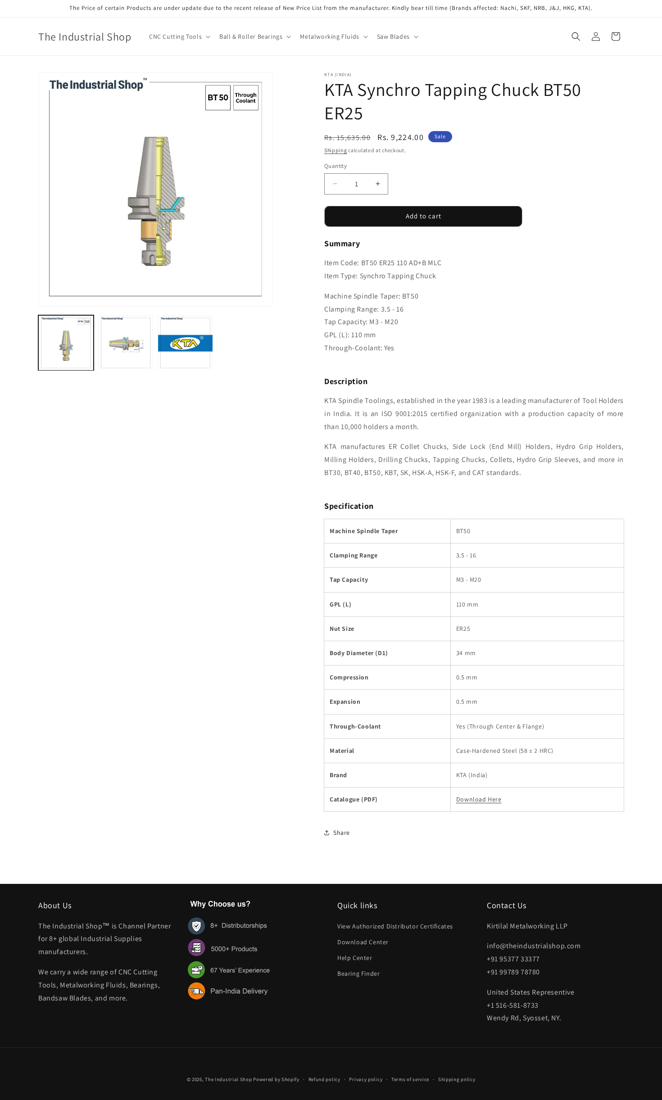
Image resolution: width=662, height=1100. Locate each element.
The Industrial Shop (228, 1079)
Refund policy (324, 1079)
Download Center (363, 941)
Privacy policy (365, 1079)
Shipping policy (457, 1079)
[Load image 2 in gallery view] (126, 343)
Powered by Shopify (276, 1079)
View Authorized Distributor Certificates (395, 926)
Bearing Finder (358, 973)
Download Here (479, 799)
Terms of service (410, 1079)
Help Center (354, 957)
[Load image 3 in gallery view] (185, 343)
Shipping (335, 150)
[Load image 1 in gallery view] (66, 343)
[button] (179, 36)
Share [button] (341, 832)
